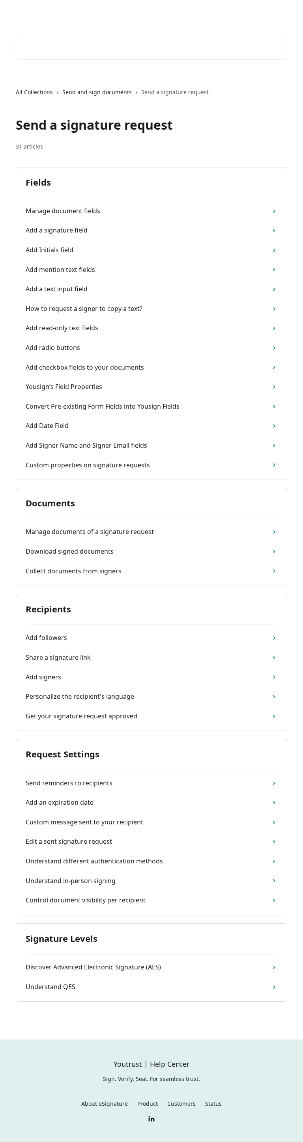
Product (147, 1103)
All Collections (34, 92)
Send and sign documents (97, 92)
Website (231, 12)
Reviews (200, 12)
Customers (181, 1103)
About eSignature (104, 1103)
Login (171, 12)
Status (213, 1103)
